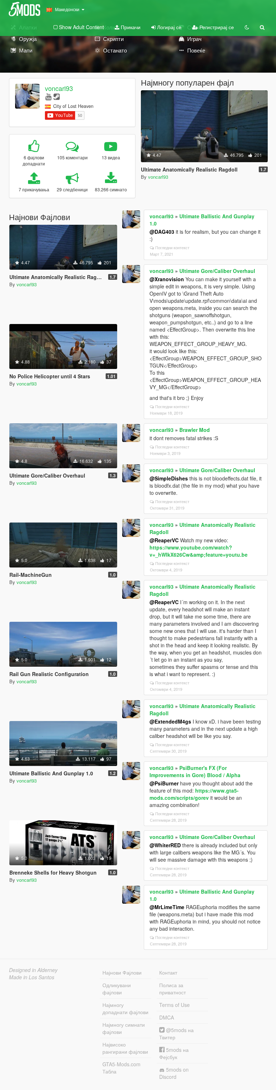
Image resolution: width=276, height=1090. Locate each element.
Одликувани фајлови (116, 988)
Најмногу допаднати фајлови (125, 1008)
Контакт (168, 972)
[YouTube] (48, 96)
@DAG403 (162, 231)
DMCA (166, 1017)
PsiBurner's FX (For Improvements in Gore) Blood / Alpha (195, 771)
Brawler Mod (194, 429)
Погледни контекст (172, 247)
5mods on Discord (174, 1073)
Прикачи (130, 27)
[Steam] (56, 96)
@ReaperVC (164, 540)
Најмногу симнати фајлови (123, 1028)
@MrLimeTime (167, 907)
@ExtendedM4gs (170, 721)
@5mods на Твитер (176, 1033)
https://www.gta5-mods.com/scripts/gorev (194, 794)
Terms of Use (174, 1004)
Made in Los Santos (31, 977)
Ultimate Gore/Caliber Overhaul (217, 270)
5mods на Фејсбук (174, 1053)
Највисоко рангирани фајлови (125, 1048)
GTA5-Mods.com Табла (121, 1068)
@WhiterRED (165, 845)
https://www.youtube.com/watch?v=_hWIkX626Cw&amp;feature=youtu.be (199, 551)
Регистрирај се (216, 27)
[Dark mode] (246, 27)
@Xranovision (167, 279)
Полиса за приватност (172, 988)
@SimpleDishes (169, 478)
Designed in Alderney (33, 969)
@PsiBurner (164, 783)
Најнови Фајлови (122, 972)
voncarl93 (59, 88)
